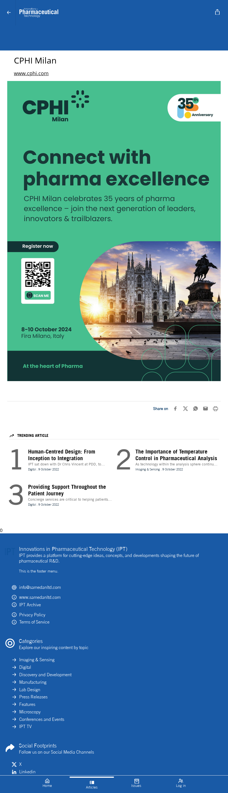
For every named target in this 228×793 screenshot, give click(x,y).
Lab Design (29, 689)
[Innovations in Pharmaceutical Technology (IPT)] (113, 13)
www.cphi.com (31, 73)
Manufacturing (32, 682)
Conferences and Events (41, 719)
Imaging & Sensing (36, 659)
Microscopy (30, 712)
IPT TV (25, 726)
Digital (25, 667)
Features (27, 704)
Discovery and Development (45, 674)
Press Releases (33, 697)
